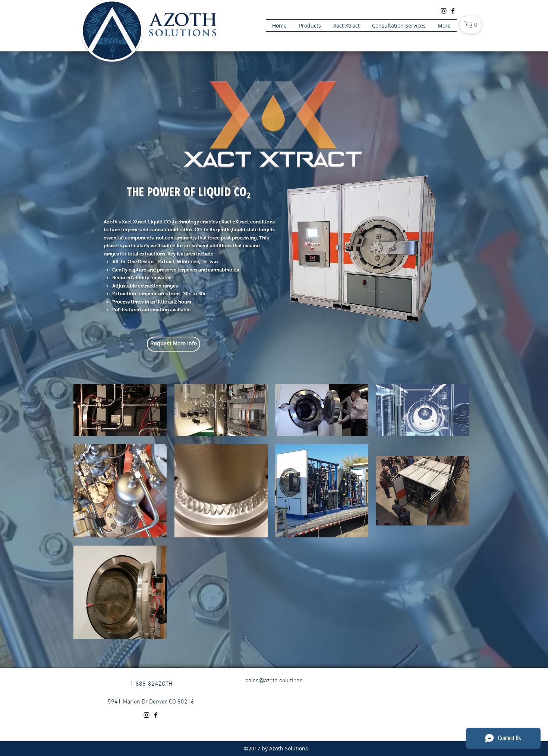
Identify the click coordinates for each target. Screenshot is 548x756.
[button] (173, 344)
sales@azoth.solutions (274, 680)
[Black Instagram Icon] (443, 11)
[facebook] (156, 715)
